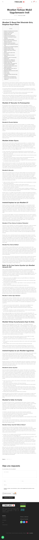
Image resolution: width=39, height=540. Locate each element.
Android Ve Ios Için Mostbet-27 (9, 35)
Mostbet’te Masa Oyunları (8, 47)
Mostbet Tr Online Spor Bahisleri (9, 43)
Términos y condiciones (24, 516)
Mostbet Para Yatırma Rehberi (9, 39)
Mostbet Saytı (6, 58)
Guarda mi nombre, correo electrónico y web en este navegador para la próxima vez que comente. (19, 489)
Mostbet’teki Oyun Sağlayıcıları (9, 59)
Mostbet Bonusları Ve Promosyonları (10, 57)
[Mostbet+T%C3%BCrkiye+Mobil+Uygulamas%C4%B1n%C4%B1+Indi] (9, 459)
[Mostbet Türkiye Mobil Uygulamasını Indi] (6, 459)
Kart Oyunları (6, 53)
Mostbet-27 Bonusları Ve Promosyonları (11, 30)
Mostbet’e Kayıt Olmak (8, 62)
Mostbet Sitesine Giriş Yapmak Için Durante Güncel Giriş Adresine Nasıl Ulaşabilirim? (10, 78)
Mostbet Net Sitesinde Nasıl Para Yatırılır (11, 70)
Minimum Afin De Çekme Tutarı (9, 52)
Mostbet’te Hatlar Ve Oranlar (9, 49)
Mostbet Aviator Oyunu (8, 33)
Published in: (16, 15)
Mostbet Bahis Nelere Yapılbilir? (9, 61)
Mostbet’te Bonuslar (7, 34)
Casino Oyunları (7, 73)
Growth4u (31, 533)
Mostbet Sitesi (6, 71)
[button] (2, 537)
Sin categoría (19, 7)
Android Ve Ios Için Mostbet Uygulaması (11, 46)
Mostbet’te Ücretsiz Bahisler (9, 32)
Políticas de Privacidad (24, 519)
